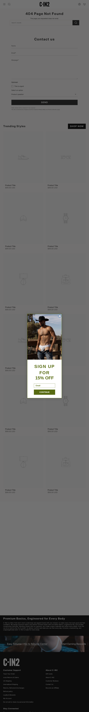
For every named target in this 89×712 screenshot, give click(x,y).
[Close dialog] (59, 316)
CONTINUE (44, 392)
